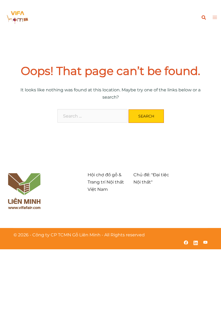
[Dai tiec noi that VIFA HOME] (17, 17)
